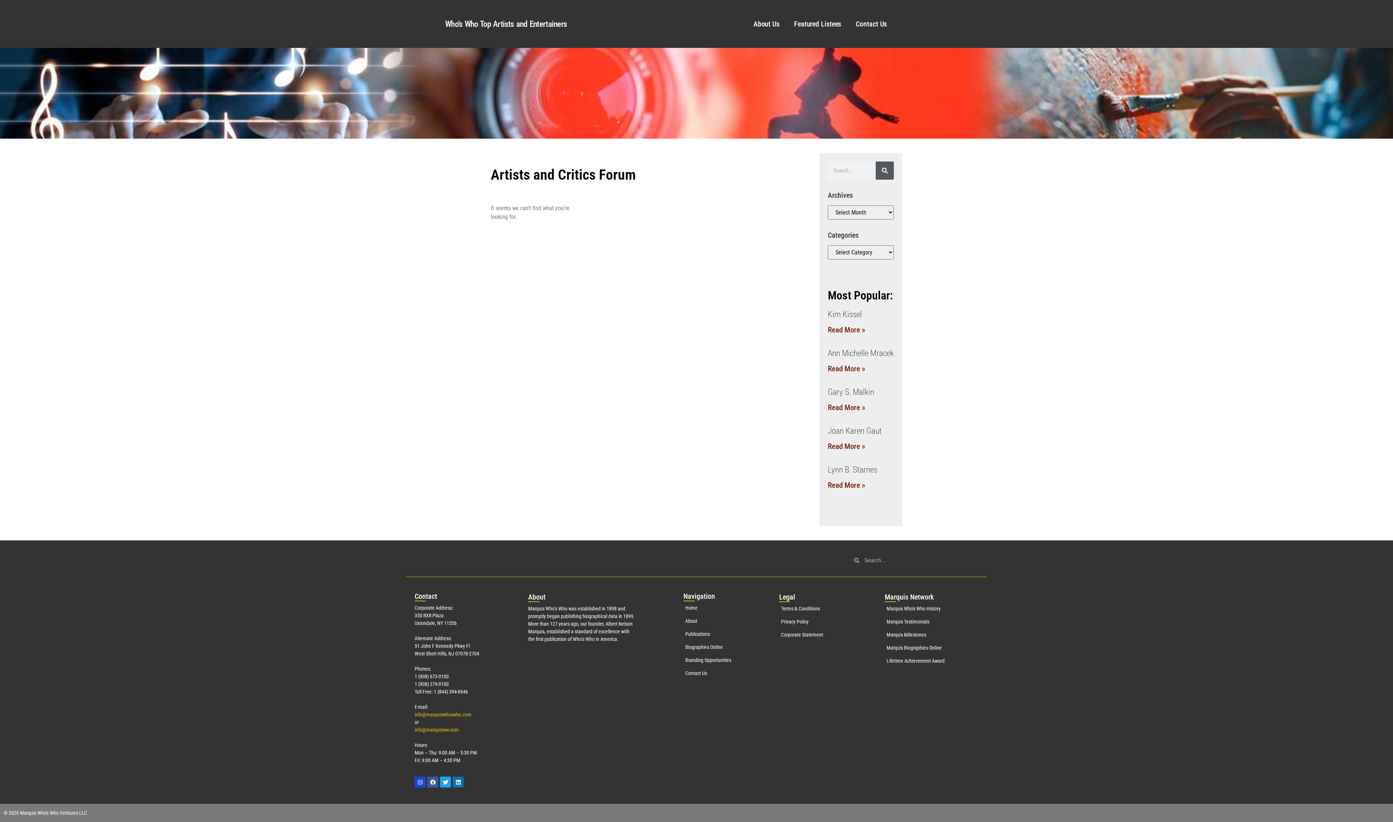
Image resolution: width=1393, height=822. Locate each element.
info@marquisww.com (437, 730)
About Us (766, 24)
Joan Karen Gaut (855, 431)
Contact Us (871, 24)
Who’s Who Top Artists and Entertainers (506, 24)
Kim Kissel (845, 314)
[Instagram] (420, 782)
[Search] (885, 170)
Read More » (846, 330)
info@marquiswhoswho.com (443, 714)
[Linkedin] (458, 782)
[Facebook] (432, 782)
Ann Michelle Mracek (861, 353)
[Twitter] (445, 782)
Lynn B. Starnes (853, 470)
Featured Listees (817, 24)
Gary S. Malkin (851, 392)
